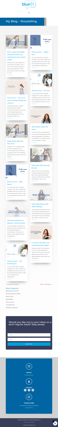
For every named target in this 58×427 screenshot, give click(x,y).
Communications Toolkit (13, 293)
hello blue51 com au (29, 405)
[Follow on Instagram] (29, 390)
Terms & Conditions (30, 422)
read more (9, 75)
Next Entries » (46, 284)
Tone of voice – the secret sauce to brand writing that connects (16, 100)
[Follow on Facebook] (25, 390)
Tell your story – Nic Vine (41, 91)
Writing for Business (12, 307)
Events (29, 372)
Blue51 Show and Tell (12, 291)
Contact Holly (29, 403)
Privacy (25, 422)
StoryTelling (9, 299)
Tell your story (10, 302)
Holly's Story (9, 296)
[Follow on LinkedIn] (32, 390)
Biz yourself (33, 425)
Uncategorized (10, 305)
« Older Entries (12, 284)
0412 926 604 (29, 407)
